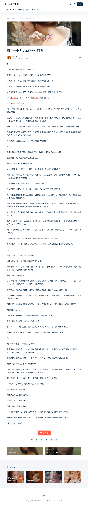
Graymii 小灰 (44, 501)
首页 (6, 10)
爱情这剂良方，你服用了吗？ (15, 479)
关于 (37, 10)
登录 (79, 4)
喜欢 (45, 433)
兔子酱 (15, 57)
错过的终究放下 (51, 480)
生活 (58, 349)
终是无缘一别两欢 (71, 480)
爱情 (14, 98)
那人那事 (13, 10)
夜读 (33, 10)
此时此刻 (21, 10)
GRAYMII (59, 501)
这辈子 (28, 10)
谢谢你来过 (31, 480)
